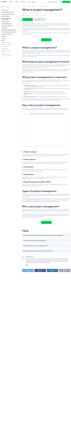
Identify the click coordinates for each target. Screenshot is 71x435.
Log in (60, 1)
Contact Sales (51, 1)
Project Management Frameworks (9, 32)
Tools (3, 56)
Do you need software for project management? (34, 240)
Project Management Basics (8, 12)
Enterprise (33, 1)
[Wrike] (4, 1)
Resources (23, 1)
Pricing (28, 1)
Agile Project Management (7, 44)
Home (22, 6)
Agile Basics (4, 27)
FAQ (3, 40)
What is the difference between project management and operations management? (43, 235)
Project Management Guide (30, 6)
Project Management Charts (8, 14)
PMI (2, 52)
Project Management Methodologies (6, 19)
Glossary (4, 38)
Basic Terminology (5, 46)
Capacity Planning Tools (7, 23)
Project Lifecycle (5, 21)
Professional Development (7, 54)
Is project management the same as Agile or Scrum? (35, 245)
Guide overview (5, 10)
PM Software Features (6, 50)
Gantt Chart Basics (6, 16)
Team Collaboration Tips (7, 25)
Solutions (17, 1)
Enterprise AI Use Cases (7, 34)
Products (11, 1)
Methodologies (4, 48)
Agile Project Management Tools (9, 30)
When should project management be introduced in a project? (38, 251)
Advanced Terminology (6, 42)
